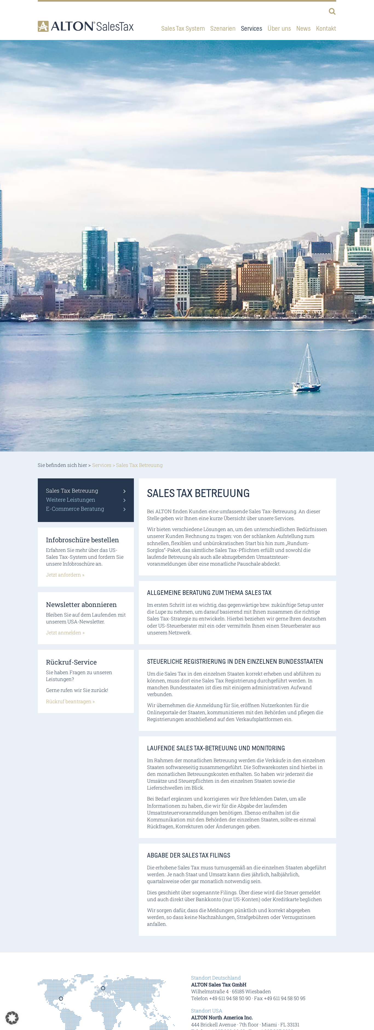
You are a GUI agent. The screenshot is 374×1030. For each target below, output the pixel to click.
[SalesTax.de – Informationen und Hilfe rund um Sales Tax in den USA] (86, 26)
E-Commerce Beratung (75, 508)
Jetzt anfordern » (65, 574)
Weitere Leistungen (70, 499)
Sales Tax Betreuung (72, 490)
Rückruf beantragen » (70, 701)
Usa (61, 1000)
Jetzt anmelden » (65, 632)
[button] (12, 1018)
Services (101, 465)
